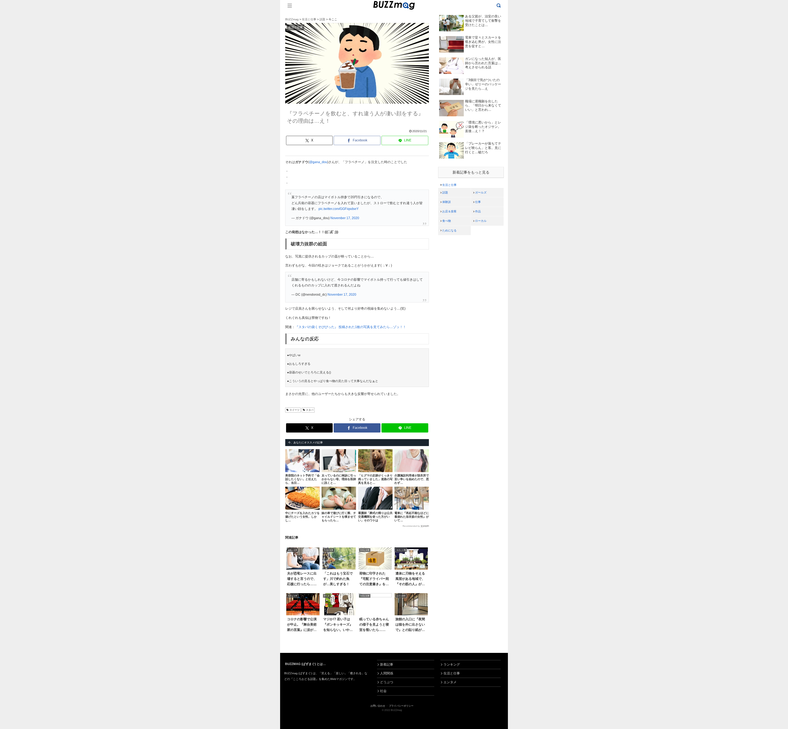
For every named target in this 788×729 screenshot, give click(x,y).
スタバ (309, 410)
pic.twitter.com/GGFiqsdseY (338, 209)
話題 (445, 192)
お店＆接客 (449, 211)
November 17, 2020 (344, 218)
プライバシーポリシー (401, 705)
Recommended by (411, 526)
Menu (289, 5)
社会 (383, 691)
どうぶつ (386, 682)
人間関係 (386, 673)
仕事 (478, 202)
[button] (42, 658)
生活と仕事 (449, 185)
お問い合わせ (377, 705)
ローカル (481, 220)
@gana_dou (318, 162)
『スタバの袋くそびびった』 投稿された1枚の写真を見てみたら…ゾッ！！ (350, 327)
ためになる (449, 230)
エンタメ (450, 682)
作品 (478, 211)
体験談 (446, 202)
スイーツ (294, 410)
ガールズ (481, 192)
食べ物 (446, 220)
